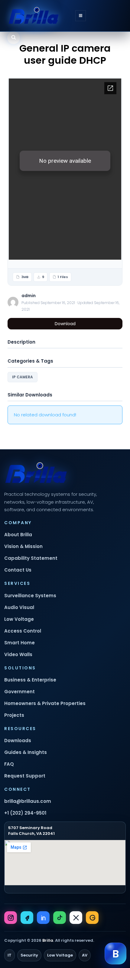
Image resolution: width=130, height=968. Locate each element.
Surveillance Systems (30, 595)
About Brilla (18, 534)
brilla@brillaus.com (27, 801)
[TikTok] (59, 917)
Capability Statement (30, 558)
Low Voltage (19, 619)
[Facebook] (27, 917)
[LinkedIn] (43, 917)
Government (19, 691)
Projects (14, 715)
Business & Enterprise (30, 680)
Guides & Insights (25, 752)
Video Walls (18, 654)
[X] (76, 917)
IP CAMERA (22, 377)
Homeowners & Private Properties (45, 703)
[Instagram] (10, 917)
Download (65, 324)
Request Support (24, 776)
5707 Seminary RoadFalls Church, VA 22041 (31, 830)
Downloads (17, 740)
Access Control (22, 631)
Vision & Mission (23, 546)
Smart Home (19, 642)
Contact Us (17, 570)
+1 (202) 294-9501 (25, 813)
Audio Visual (19, 607)
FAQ (9, 764)
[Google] (92, 917)
